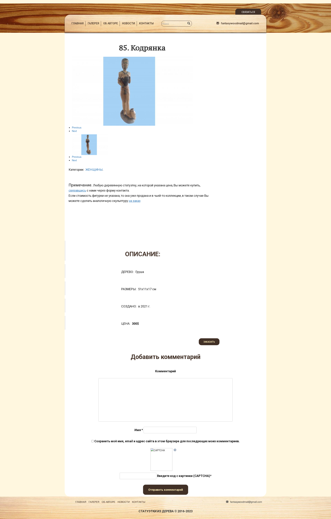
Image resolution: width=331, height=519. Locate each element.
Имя (138, 430)
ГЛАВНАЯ (78, 23)
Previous (76, 127)
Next (74, 131)
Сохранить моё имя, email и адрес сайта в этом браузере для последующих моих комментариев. (167, 441)
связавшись (77, 190)
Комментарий (165, 371)
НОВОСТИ (128, 23)
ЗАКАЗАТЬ (209, 341)
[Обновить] (175, 450)
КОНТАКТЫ (146, 23)
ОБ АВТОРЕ (110, 23)
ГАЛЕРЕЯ (93, 23)
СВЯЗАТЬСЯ (248, 12)
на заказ (135, 201)
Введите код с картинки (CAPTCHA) (183, 476)
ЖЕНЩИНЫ (94, 169)
